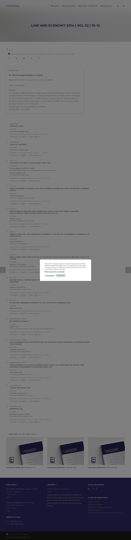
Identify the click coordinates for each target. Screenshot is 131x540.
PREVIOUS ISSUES (68, 6)
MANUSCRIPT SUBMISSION (87, 6)
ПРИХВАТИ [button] (60, 275)
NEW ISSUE (55, 6)
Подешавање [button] (49, 275)
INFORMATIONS (106, 6)
